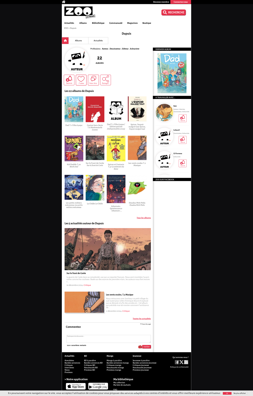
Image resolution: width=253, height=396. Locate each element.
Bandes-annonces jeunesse (144, 363)
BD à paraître (90, 360)
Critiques (69, 365)
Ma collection (119, 382)
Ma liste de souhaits (122, 385)
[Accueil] (65, 2)
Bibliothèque (98, 23)
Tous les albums (144, 218)
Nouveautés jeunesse (142, 367)
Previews (68, 372)
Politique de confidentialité (179, 367)
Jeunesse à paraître (141, 360)
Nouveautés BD (91, 367)
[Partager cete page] (105, 80)
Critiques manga (114, 365)
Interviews (69, 367)
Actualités (69, 23)
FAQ (115, 390)
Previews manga (114, 370)
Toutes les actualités (142, 319)
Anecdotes (69, 360)
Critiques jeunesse (141, 365)
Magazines (132, 23)
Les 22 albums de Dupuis (79, 91)
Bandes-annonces (72, 363)
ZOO (66, 28)
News (67, 370)
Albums (83, 23)
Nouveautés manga (115, 367)
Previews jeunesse (141, 370)
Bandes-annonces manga (118, 363)
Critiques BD (89, 365)
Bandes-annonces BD (93, 363)
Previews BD (89, 370)
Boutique (146, 23)
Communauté (115, 23)
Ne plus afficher (239, 393)
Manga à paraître (114, 360)
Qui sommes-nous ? (180, 357)
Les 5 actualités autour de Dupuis (84, 223)
